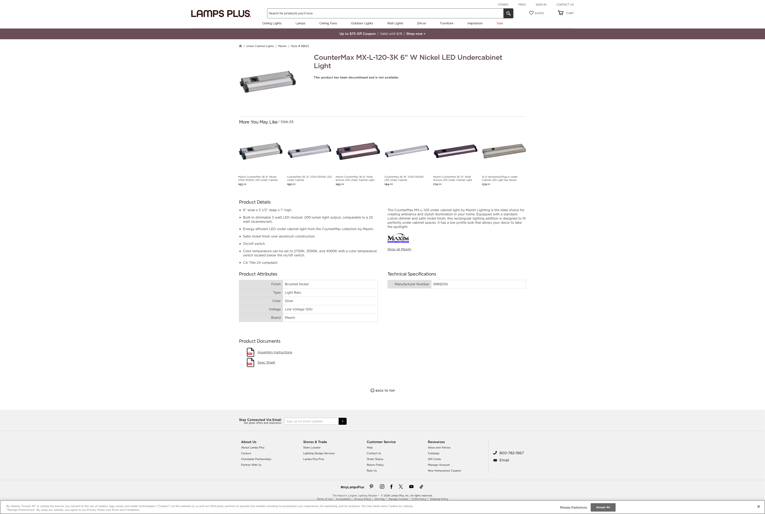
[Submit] (343, 421)
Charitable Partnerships (256, 459)
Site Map (380, 499)
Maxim (282, 46)
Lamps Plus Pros (313, 459)
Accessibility (343, 499)
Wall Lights (395, 23)
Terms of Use (324, 499)
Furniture (446, 23)
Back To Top (385, 391)
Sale (500, 23)
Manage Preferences (573, 507)
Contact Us (565, 4)
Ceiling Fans (328, 23)
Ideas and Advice (439, 447)
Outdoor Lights (362, 23)
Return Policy (375, 465)
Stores (503, 4)
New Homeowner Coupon (444, 470)
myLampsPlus (353, 487)
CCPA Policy (419, 499)
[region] (382, 507)
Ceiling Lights (271, 23)
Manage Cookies (398, 499)
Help (370, 447)
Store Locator (312, 447)
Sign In (541, 5)
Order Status (375, 459)
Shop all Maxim (399, 249)
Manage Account (439, 465)
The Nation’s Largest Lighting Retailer (354, 495)
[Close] (758, 506)
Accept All (603, 507)
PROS (522, 4)
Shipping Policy (439, 499)
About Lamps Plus (252, 447)
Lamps (300, 23)
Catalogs (433, 453)
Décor (421, 23)
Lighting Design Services (319, 453)
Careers (246, 453)
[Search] (508, 13)
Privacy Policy (362, 499)
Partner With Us (251, 465)
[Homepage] (240, 46)
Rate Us (372, 470)
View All (286, 121)
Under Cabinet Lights (260, 46)
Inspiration (475, 23)
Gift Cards (434, 459)
